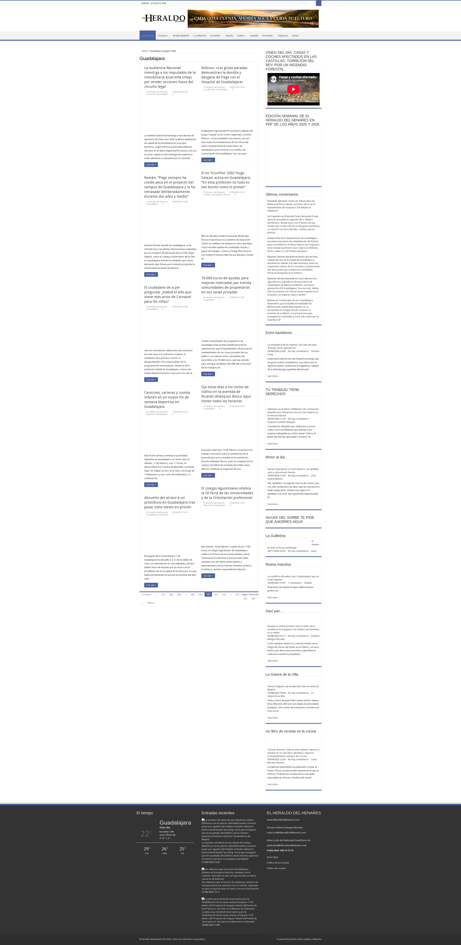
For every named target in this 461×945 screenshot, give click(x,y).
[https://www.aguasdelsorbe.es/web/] (253, 18)
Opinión (254, 35)
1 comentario (295, 582)
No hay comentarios (298, 351)
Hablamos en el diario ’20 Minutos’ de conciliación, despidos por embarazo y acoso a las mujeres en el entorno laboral (293, 412)
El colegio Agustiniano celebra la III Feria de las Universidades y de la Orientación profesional (227, 493)
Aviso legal (272, 857)
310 (237, 594)
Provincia (162, 35)
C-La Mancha (199, 35)
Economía (267, 35)
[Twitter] (293, 3)
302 (224, 594)
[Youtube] (297, 3)
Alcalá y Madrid (181, 35)
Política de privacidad (278, 862)
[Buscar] (318, 3)
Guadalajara (147, 35)
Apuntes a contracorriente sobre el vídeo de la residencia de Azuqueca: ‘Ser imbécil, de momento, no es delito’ (293, 629)
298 (192, 594)
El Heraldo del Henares (157, 92)
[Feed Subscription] (257, 58)
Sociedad (215, 35)
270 (163, 594)
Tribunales (163, 515)
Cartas (295, 35)
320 (245, 598)
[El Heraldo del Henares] (163, 18)
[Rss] (287, 3)
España (229, 35)
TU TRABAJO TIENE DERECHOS (282, 392)
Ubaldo (308, 582)
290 (179, 594)
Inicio (144, 51)
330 (253, 598)
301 (216, 594)
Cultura (240, 35)
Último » (151, 603)
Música (227, 194)
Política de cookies (276, 868)
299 (200, 594)
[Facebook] (290, 3)
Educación (208, 505)
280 (171, 594)
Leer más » (151, 164)
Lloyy (313, 551)
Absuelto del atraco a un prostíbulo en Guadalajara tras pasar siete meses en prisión (169, 502)
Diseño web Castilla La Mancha (305, 939)
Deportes (283, 35)
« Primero (146, 594)
